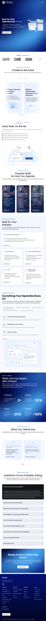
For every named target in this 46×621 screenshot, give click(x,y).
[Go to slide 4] (23, 114)
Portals (3, 595)
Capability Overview (6, 601)
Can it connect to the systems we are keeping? (16, 532)
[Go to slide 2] (21, 114)
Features (4, 603)
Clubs (14, 595)
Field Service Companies (17, 589)
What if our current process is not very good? (15, 508)
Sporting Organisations (17, 593)
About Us (25, 591)
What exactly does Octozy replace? (13, 487)
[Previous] (21, 79)
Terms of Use (36, 591)
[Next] (25, 79)
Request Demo (6, 32)
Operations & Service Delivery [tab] (23, 307)
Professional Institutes (6, 593)
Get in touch (5, 614)
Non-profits (15, 597)
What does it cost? (8, 543)
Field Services (4, 589)
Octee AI (25, 593)
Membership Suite (5, 591)
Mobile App (18, 122)
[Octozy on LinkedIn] (3, 584)
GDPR (35, 597)
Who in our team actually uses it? (12, 520)
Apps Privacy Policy (38, 599)
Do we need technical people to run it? (13, 526)
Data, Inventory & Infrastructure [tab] (11, 310)
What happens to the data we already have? (15, 514)
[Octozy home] (7, 2)
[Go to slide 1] (20, 114)
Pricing (25, 595)
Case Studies (26, 597)
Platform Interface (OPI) (6, 599)
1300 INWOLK (6, 609)
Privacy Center (37, 589)
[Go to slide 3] (22, 114)
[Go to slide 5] (24, 114)
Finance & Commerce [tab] (37, 307)
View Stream (7, 210)
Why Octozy (26, 589)
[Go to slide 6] (25, 114)
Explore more (6, 245)
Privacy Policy (37, 595)
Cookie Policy (37, 593)
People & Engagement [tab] (9, 307)
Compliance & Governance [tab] (27, 310)
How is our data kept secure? (11, 537)
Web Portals (27, 122)
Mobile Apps (4, 597)
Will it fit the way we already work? (12, 502)
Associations (15, 591)
